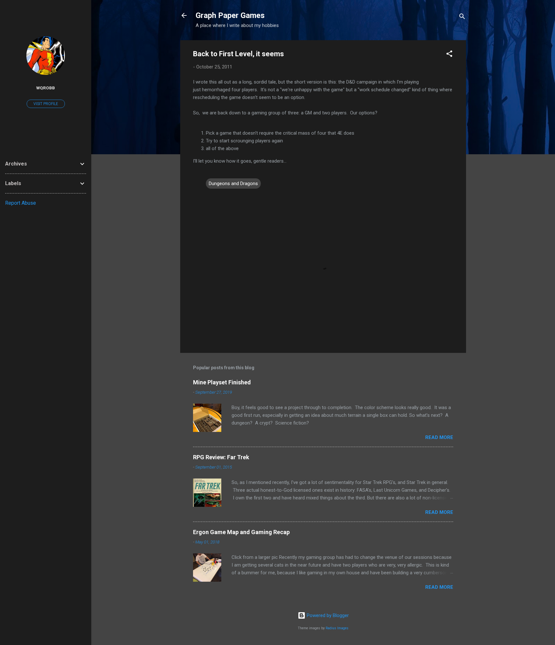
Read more (439, 437)
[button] (449, 55)
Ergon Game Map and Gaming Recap (241, 532)
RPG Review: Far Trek (221, 457)
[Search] (462, 17)
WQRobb (45, 87)
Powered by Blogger (327, 615)
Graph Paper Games (230, 15)
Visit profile (45, 104)
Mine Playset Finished (222, 382)
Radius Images (337, 628)
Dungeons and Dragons (233, 183)
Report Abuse (20, 203)
